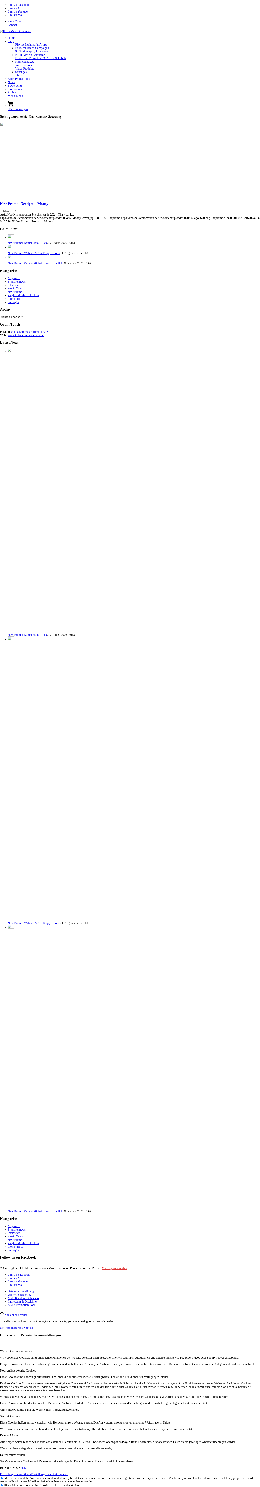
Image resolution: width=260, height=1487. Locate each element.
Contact (12, 24)
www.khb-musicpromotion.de (26, 335)
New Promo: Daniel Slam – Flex (27, 242)
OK (2, 1327)
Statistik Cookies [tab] (10, 1416)
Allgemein (14, 278)
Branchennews (17, 281)
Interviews (14, 285)
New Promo (15, 291)
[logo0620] (15, 31)
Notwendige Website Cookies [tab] (18, 1370)
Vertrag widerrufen (114, 1268)
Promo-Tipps (15, 298)
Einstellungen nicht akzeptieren (49, 1474)
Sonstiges (13, 302)
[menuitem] (134, 21)
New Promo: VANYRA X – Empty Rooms (34, 253)
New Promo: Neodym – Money (24, 204)
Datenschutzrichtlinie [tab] (12, 1454)
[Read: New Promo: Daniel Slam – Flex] (11, 237)
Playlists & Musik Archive (23, 295)
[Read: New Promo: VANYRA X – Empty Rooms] (11, 247)
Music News (15, 288)
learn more (11, 1327)
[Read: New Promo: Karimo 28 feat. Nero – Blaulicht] (11, 257)
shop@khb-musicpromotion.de (29, 331)
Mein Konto (15, 21)
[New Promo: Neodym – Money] (47, 124)
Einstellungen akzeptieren (15, 1474)
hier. (23, 1467)
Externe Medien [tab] (9, 1435)
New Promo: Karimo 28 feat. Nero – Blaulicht (35, 263)
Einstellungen (25, 1327)
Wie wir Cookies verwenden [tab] (17, 1351)
